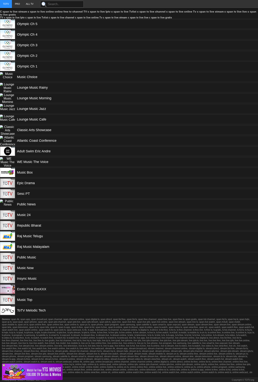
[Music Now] (7, 268)
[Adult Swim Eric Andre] (7, 151)
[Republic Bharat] (7, 225)
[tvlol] (32, 378)
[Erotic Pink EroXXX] (7, 289)
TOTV (6, 4)
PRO (17, 4)
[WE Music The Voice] (7, 162)
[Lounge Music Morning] (7, 98)
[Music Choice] (7, 77)
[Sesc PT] (7, 193)
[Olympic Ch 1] (7, 66)
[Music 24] (7, 215)
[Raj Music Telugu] (7, 236)
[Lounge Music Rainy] (7, 87)
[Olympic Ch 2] (7, 55)
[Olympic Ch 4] (7, 34)
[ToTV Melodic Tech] (7, 310)
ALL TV (29, 4)
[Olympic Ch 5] (7, 24)
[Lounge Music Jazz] (7, 109)
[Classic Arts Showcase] (7, 130)
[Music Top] (7, 300)
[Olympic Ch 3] (7, 45)
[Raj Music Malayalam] (7, 246)
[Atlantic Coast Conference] (7, 140)
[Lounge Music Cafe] (7, 119)
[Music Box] (7, 172)
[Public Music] (7, 257)
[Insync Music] (7, 278)
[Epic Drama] (7, 183)
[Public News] (7, 204)
